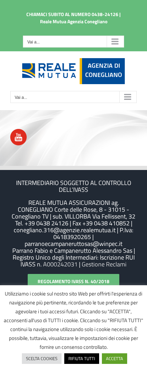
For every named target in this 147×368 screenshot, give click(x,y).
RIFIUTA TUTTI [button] (81, 358)
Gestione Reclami (104, 264)
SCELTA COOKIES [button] (41, 358)
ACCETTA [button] (114, 358)
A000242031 (60, 264)
